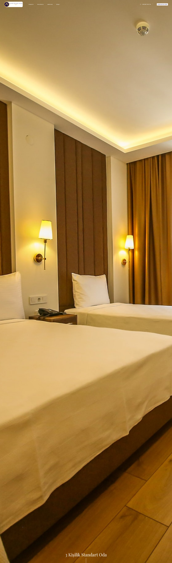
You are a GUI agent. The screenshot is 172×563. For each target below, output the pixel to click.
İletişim (58, 4)
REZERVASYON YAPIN (162, 4)
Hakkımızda (50, 4)
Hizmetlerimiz (40, 4)
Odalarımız (31, 4)
